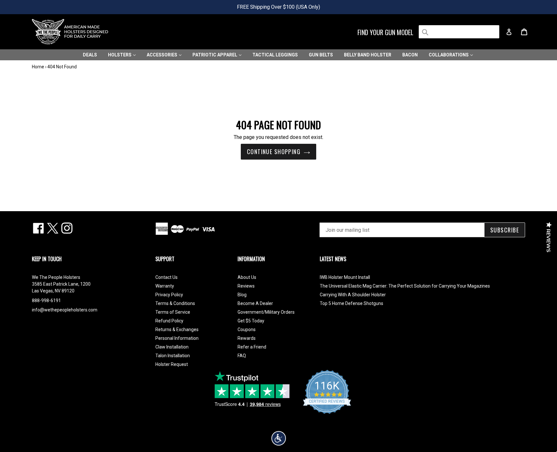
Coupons (247, 329)
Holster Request (171, 364)
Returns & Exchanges (177, 329)
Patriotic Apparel (215, 54)
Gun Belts (321, 54)
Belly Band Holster (367, 54)
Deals (90, 54)
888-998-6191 (46, 300)
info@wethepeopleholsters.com (64, 309)
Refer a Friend (252, 346)
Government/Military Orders (266, 312)
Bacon (410, 54)
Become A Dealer (255, 303)
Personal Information (177, 338)
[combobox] (459, 31)
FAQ (242, 355)
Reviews (246, 286)
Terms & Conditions (175, 303)
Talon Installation (172, 355)
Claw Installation (172, 346)
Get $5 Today (251, 320)
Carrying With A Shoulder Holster (353, 294)
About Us (247, 277)
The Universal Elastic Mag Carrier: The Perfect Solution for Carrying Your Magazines (405, 286)
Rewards (247, 338)
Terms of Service (172, 312)
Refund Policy (169, 320)
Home (38, 66)
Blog (242, 294)
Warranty (164, 286)
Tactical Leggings (275, 54)
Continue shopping (273, 151)
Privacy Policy (169, 294)
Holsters (120, 54)
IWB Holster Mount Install (345, 277)
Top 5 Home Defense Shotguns (351, 303)
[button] (278, 438)
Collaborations (449, 54)
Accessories (162, 54)
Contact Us (166, 277)
